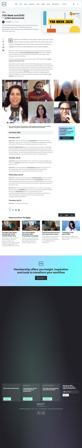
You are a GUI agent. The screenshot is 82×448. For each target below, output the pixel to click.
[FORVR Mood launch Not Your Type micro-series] (51, 226)
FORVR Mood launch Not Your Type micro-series (51, 233)
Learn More (27, 399)
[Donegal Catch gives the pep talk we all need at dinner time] (11, 226)
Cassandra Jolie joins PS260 (67, 233)
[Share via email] (3, 50)
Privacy (32, 408)
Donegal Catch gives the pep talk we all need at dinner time (9, 234)
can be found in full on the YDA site (29, 52)
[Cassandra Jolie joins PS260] (71, 226)
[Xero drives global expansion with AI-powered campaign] (31, 226)
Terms (36, 408)
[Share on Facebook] (3, 41)
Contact (7, 399)
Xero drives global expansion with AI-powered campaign (30, 234)
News (3, 12)
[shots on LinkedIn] (43, 413)
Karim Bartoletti (36, 177)
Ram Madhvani (31, 167)
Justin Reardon (33, 140)
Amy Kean (26, 71)
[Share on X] (3, 44)
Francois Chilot (39, 179)
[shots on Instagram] (39, 413)
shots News (9, 21)
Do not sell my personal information (55, 408)
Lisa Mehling (21, 189)
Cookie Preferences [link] (43, 408)
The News (66, 215)
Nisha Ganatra (20, 191)
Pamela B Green (19, 147)
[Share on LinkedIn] (3, 47)
